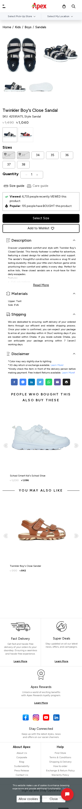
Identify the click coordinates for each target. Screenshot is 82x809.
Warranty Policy (60, 774)
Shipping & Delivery (60, 761)
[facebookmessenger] (23, 382)
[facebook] (15, 382)
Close (54, 799)
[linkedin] (31, 382)
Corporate (21, 757)
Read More (41, 284)
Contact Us (22, 774)
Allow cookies (28, 799)
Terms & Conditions (60, 757)
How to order (60, 766)
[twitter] (40, 382)
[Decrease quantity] (26, 174)
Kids (18, 27)
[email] (57, 382)
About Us (22, 753)
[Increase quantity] (37, 174)
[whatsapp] (48, 382)
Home (7, 27)
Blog (21, 761)
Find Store (60, 753)
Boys (28, 27)
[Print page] (66, 382)
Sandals (40, 27)
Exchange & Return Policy (60, 770)
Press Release (21, 770)
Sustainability (21, 766)
